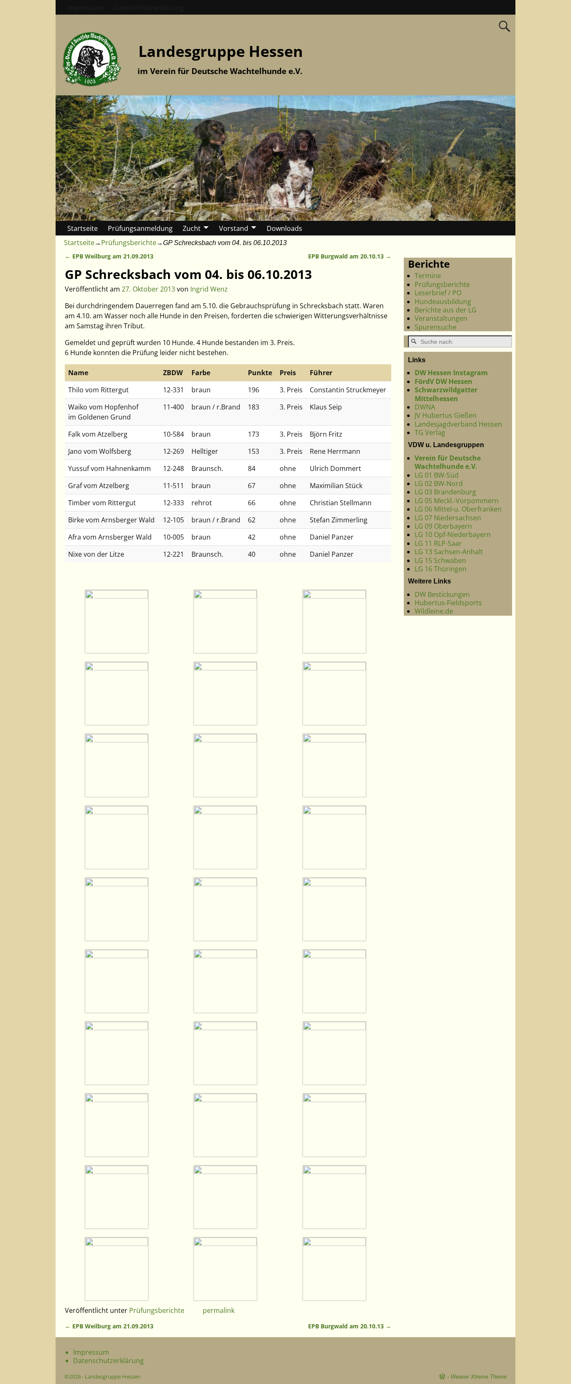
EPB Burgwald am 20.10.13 (349, 256)
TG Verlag (430, 432)
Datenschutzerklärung (148, 7)
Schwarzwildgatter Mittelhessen (446, 394)
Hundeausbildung (443, 301)
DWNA (425, 407)
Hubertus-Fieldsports (448, 602)
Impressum (85, 7)
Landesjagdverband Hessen (458, 424)
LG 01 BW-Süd (437, 475)
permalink (219, 1310)
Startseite (82, 228)
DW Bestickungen (442, 594)
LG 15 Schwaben (440, 560)
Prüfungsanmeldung (140, 228)
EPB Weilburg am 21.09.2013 (109, 256)
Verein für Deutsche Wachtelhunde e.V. (448, 462)
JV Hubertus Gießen (446, 415)
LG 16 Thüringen (440, 568)
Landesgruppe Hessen (220, 51)
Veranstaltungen (441, 318)
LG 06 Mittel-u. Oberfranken (458, 509)
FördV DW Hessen (443, 381)
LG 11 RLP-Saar (438, 543)
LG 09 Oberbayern (443, 526)
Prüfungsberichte (128, 242)
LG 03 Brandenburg (445, 491)
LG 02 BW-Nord (439, 483)
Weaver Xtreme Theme (479, 1377)
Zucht (192, 228)
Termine (428, 275)
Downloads (284, 228)
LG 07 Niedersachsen (448, 517)
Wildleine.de (434, 611)
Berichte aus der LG (446, 310)
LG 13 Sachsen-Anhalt (449, 551)
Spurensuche (435, 327)
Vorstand (233, 228)
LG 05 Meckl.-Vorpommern (457, 500)
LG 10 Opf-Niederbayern (453, 534)
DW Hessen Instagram (451, 372)
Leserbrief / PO (438, 292)
